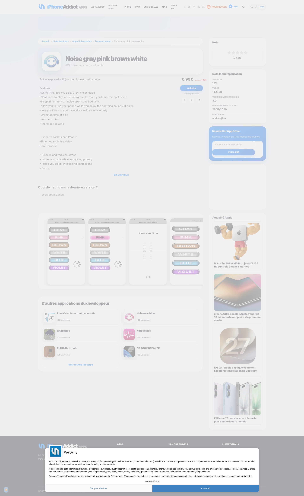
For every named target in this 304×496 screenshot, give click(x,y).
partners (66, 461)
